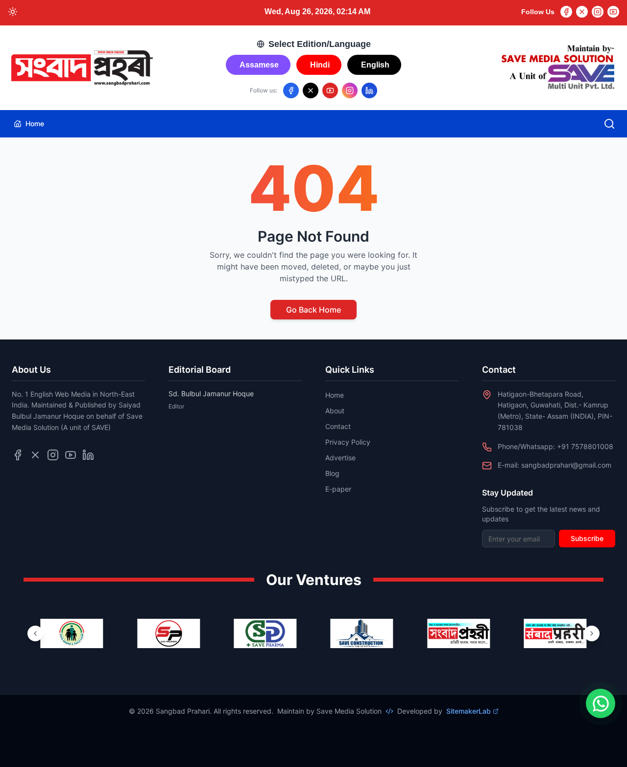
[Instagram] (597, 12)
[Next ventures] (592, 633)
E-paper (338, 489)
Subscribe (587, 538)
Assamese (259, 65)
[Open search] (609, 124)
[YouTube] (613, 12)
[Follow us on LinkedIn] (369, 90)
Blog (332, 473)
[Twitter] (582, 12)
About (334, 410)
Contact (338, 426)
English (375, 65)
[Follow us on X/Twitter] (310, 90)
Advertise (340, 457)
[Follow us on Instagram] (350, 90)
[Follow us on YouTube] (330, 90)
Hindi (320, 65)
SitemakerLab (468, 711)
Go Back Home (313, 310)
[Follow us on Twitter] (35, 455)
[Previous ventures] (35, 633)
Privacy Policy (347, 442)
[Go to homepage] (81, 68)
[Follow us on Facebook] (291, 90)
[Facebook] (566, 12)
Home (34, 123)
